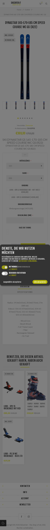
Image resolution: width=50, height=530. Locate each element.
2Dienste (13, 269)
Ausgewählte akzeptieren (12, 282)
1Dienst (12, 275)
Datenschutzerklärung (28, 261)
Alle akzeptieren (40, 282)
